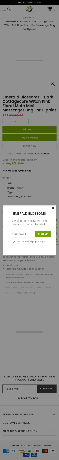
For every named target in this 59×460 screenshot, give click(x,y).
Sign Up (43, 233)
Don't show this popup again (31, 241)
